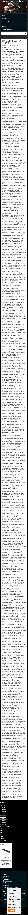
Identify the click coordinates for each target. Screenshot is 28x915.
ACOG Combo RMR (4, 826)
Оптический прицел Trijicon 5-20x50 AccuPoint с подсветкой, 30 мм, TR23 (6, 863)
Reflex (1, 830)
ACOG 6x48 (3, 824)
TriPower (2, 838)
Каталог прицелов (6, 21)
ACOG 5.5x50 (3, 807)
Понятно (11, 910)
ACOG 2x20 (3, 813)
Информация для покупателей (11, 887)
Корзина (4, 26)
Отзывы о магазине (7, 29)
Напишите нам (21, 897)
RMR (1, 832)
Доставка (4, 18)
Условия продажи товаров (10, 884)
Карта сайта (6, 876)
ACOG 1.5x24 (3, 811)
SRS (1, 834)
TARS (1, 836)
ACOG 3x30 (3, 821)
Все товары (6, 879)
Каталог (5, 882)
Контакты (4, 23)
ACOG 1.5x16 (3, 809)
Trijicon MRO (3, 840)
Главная (5, 874)
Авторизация (4, 1)
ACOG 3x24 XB (3, 819)
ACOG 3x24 (3, 817)
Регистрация (12, 1)
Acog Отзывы (6, 885)
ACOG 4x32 (3, 822)
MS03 (1, 828)
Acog (3, 15)
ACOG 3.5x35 (3, 815)
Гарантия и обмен (7, 881)
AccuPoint (2, 805)
